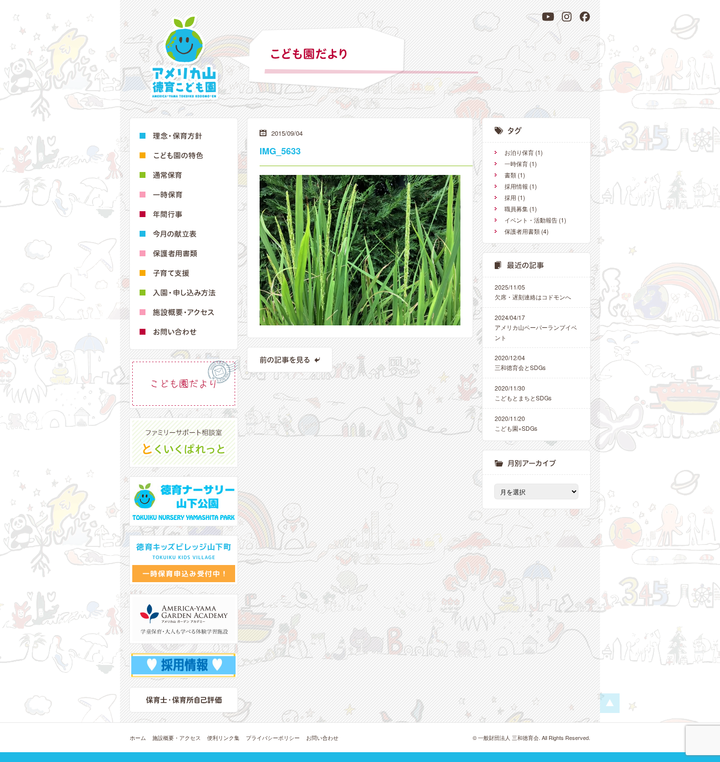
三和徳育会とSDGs (520, 362)
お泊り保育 (519, 152)
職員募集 (516, 208)
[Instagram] (567, 17)
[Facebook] (584, 16)
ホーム (138, 737)
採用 (510, 197)
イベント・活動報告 (530, 220)
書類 (510, 175)
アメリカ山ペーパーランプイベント (536, 327)
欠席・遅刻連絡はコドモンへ (533, 292)
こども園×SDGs (516, 423)
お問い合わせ (322, 737)
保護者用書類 (522, 231)
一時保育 (516, 163)
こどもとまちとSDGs (523, 393)
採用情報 (516, 186)
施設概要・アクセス (176, 737)
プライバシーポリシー (273, 737)
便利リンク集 (223, 737)
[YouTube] (548, 17)
